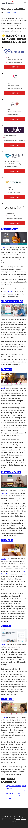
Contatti (18, 819)
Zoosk (6, 626)
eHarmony (9, 229)
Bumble (7, 540)
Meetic (6, 369)
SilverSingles (12, 301)
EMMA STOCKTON (11, 12)
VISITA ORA (14, 67)
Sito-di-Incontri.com (12, 817)
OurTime (7, 699)
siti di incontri (8, 291)
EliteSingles (11, 472)
